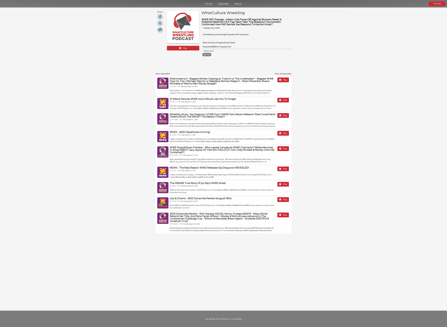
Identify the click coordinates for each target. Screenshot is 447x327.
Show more (209, 51)
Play (185, 48)
